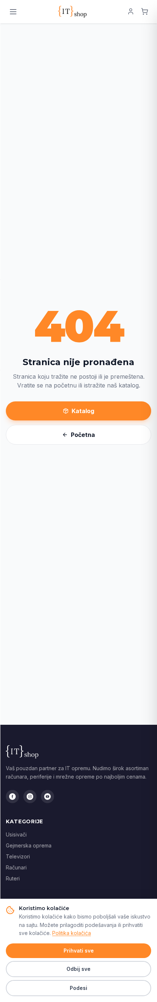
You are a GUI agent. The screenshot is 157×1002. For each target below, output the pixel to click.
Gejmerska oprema (28, 845)
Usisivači (16, 834)
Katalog (83, 411)
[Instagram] (30, 796)
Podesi (78, 988)
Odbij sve (78, 969)
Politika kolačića (71, 933)
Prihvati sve (79, 950)
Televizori (18, 856)
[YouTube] (47, 796)
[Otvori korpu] (144, 12)
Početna (83, 434)
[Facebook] (12, 796)
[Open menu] (13, 11)
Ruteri (13, 878)
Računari (16, 867)
